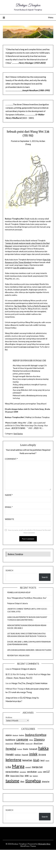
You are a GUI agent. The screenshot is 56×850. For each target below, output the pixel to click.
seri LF (46, 771)
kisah (36, 760)
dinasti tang (38, 743)
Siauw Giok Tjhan (17, 776)
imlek (33, 754)
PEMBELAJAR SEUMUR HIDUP (18, 592)
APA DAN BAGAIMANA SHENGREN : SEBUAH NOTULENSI (29, 650)
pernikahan (32, 771)
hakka (43, 748)
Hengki (10, 754)
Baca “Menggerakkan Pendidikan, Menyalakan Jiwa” (27, 598)
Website (9, 519)
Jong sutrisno (11, 697)
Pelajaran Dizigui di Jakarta (17, 603)
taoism (35, 776)
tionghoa (33, 780)
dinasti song (29, 743)
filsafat (25, 749)
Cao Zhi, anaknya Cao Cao (23, 268)
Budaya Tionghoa (28, 5)
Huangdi (25, 755)
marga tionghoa (12, 772)
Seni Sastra (18, 433)
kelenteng (13, 760)
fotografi (33, 749)
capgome (22, 739)
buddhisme (10, 739)
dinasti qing (19, 743)
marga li (28, 767)
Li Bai (8, 767)
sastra (40, 772)
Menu (50, 17)
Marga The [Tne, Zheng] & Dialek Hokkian (29, 683)
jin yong (42, 754)
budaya (21, 735)
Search (9, 570)
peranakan (23, 772)
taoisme (12, 780)
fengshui (11, 748)
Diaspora (39, 739)
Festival (19, 749)
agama (9, 735)
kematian (27, 760)
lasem (47, 760)
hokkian (18, 755)
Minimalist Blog (44, 844)
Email (9, 507)
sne (27, 775)
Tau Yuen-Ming (20, 306)
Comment (11, 459)
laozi (42, 760)
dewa (31, 740)
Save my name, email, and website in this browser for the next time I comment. (29, 531)
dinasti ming (9, 743)
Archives (9, 717)
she (7, 775)
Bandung (15, 735)
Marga (18, 766)
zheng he (45, 781)
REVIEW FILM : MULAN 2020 (18, 655)
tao (31, 776)
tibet (22, 781)
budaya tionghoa (35, 734)
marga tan (37, 766)
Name (9, 495)
